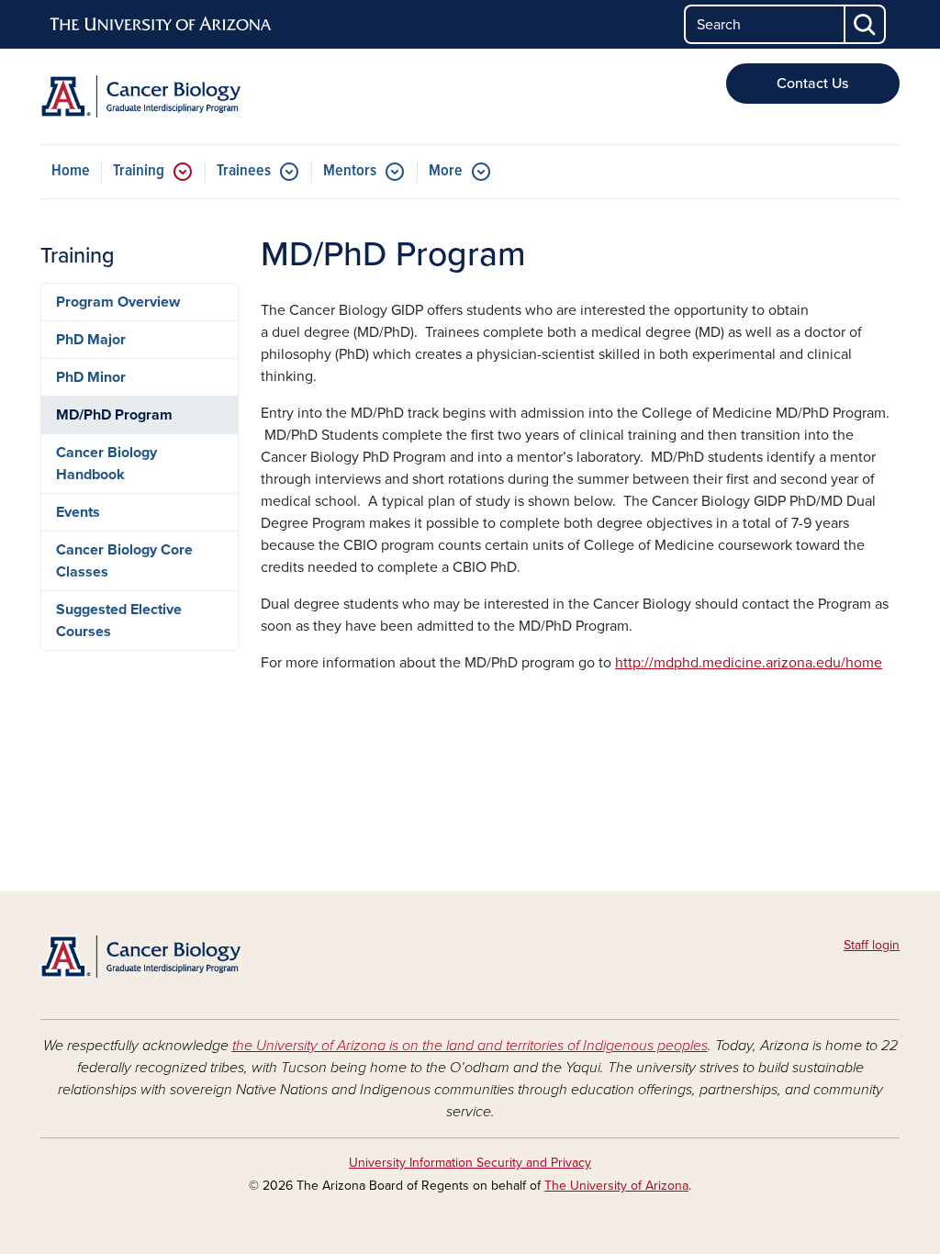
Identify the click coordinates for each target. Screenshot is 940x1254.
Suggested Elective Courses (119, 620)
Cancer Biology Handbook (106, 463)
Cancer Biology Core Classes (124, 561)
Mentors (349, 171)
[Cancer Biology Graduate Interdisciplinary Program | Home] (176, 96)
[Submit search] (865, 24)
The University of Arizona (616, 1185)
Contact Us (812, 83)
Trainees (244, 171)
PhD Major (91, 339)
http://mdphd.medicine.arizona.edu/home (748, 663)
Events (78, 512)
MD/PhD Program (114, 415)
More (446, 171)
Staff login (872, 945)
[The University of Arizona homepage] (161, 25)
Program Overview (118, 302)
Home (70, 171)
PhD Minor (91, 377)
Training (138, 171)
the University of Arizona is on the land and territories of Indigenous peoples (470, 1045)
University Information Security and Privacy (470, 1162)
